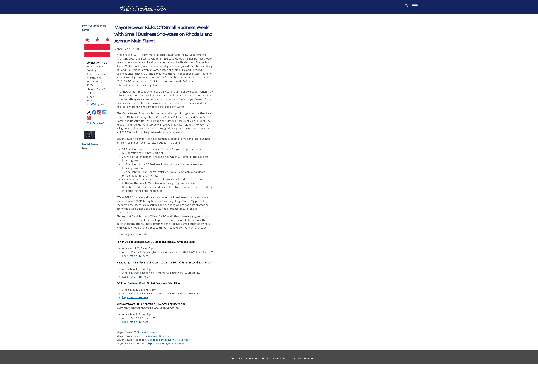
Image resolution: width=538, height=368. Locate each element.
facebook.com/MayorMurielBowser (168, 339)
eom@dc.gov (94, 104)
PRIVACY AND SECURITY (256, 358)
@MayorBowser (146, 332)
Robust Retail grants (128, 77)
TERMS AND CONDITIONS (301, 358)
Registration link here (135, 256)
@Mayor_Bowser (158, 336)
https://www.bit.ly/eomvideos (164, 343)
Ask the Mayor (95, 122)
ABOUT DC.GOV (278, 358)
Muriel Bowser (90, 144)
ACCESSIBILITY (235, 358)
